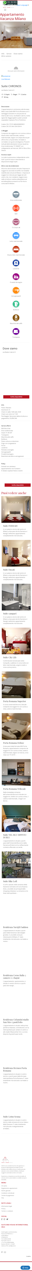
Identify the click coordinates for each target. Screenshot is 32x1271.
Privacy (3, 1208)
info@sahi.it (4, 1237)
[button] (2, 35)
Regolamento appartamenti (9, 1188)
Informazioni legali (6, 1206)
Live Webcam (5, 79)
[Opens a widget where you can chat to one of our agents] (25, 1268)
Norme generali (5, 1190)
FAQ (2, 1198)
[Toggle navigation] (5, 10)
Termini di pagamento (7, 1195)
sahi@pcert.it (12, 1246)
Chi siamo (4, 1186)
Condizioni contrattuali (7, 1193)
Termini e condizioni (7, 1211)
